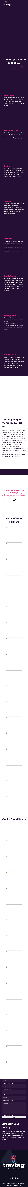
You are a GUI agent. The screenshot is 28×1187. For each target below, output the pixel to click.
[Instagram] (15, 1178)
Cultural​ (8, 201)
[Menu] (25, 3)
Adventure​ (9, 95)
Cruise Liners (10, 355)
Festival (8, 238)
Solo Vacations (11, 130)
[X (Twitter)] (12, 1178)
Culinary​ (8, 166)
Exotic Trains (10, 276)
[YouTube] (18, 1178)
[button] (3, 499)
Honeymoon (10, 315)
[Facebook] (10, 1178)
